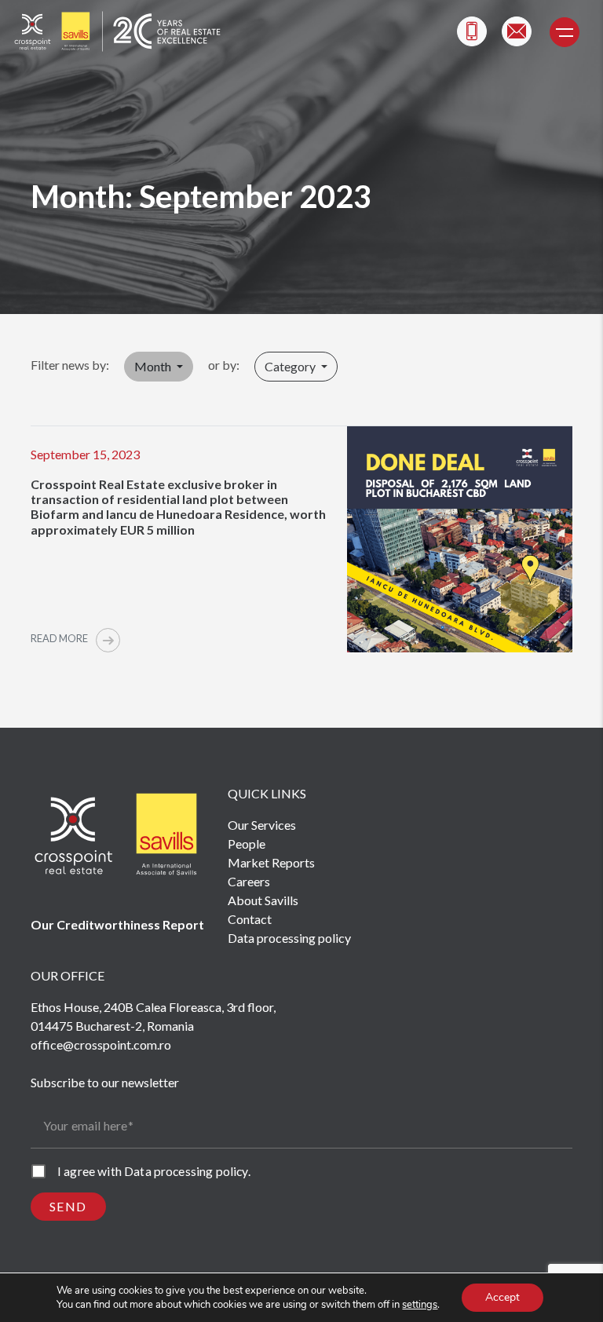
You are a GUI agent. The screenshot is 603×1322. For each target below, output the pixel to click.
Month (154, 366)
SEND (68, 1206)
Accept (502, 1297)
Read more (60, 638)
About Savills (263, 900)
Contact (250, 918)
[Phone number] (472, 31)
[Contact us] (517, 31)
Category (291, 366)
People (246, 843)
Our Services (262, 824)
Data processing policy (289, 937)
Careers (249, 881)
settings (419, 1305)
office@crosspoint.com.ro (101, 1044)
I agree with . (153, 1170)
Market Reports (271, 862)
